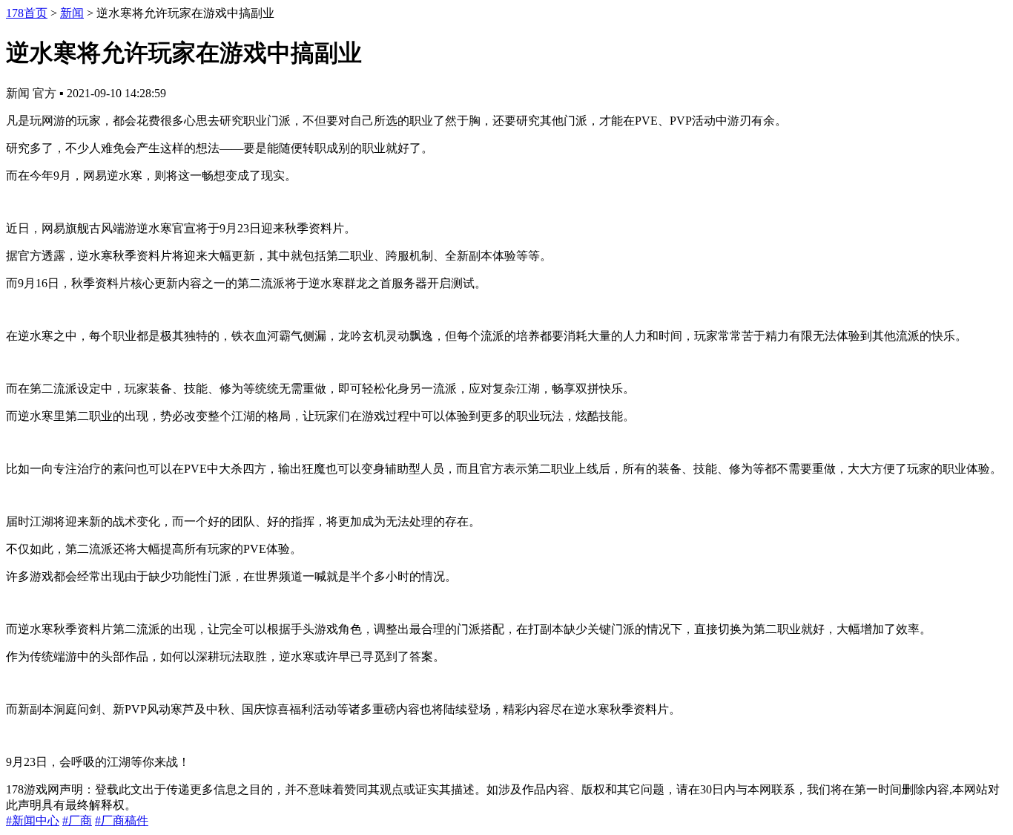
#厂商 (77, 820)
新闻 (72, 13)
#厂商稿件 (121, 820)
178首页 (26, 13)
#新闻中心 (32, 820)
